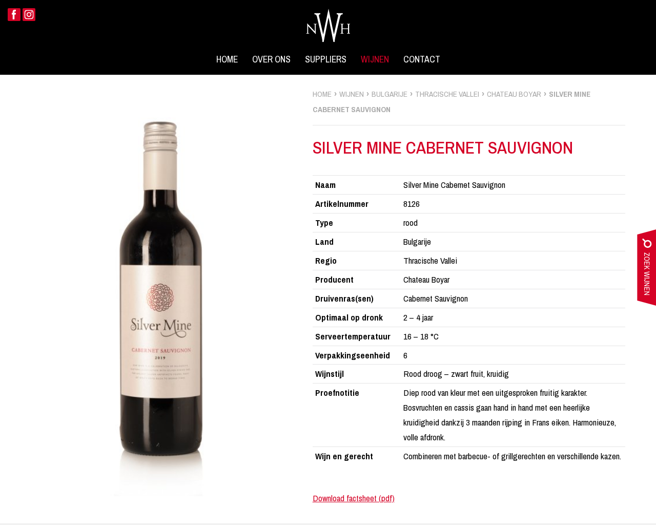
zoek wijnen (646, 269)
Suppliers (325, 59)
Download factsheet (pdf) (354, 498)
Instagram (29, 14)
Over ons (271, 59)
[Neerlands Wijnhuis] (328, 25)
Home (227, 59)
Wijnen (375, 59)
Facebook (14, 14)
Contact (421, 59)
